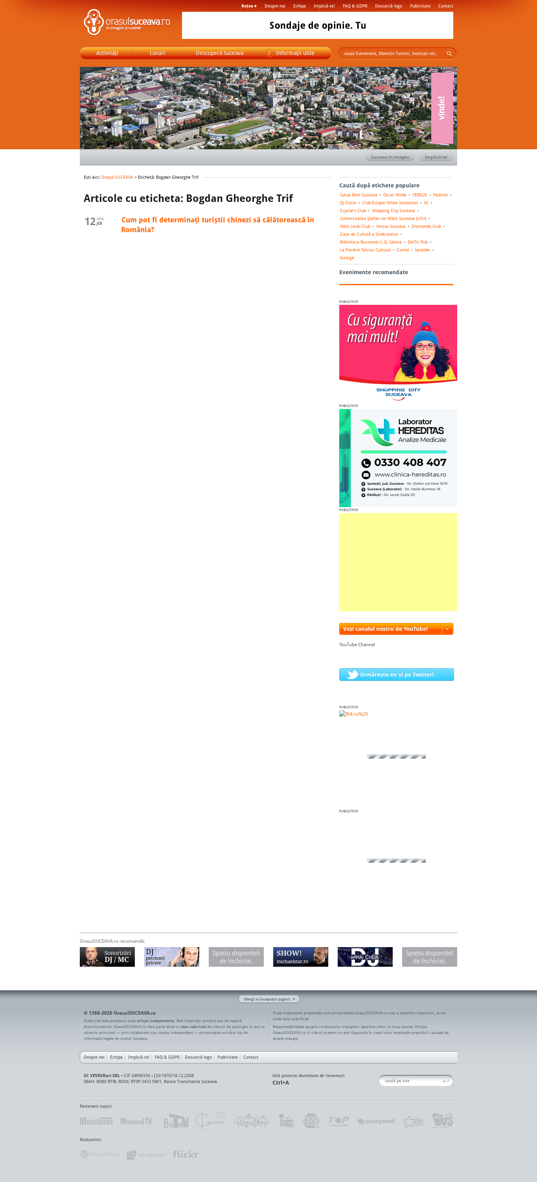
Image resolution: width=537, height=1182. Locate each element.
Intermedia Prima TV (286, 1121)
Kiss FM (311, 1121)
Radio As (442, 1121)
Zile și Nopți (413, 1121)
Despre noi (275, 6)
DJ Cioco (348, 202)
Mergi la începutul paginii (267, 999)
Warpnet (376, 1121)
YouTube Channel (357, 644)
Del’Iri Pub (418, 242)
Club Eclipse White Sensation (390, 202)
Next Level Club (355, 226)
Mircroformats (145, 1154)
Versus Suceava (391, 226)
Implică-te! (324, 6)
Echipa (299, 6)
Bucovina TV (175, 1121)
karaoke (422, 250)
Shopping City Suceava (393, 210)
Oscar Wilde (394, 195)
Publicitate (420, 6)
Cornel (403, 250)
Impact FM (252, 1121)
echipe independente (155, 1020)
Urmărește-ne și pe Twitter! (397, 674)
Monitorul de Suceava (96, 1121)
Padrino (440, 195)
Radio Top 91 (338, 1121)
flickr (186, 1154)
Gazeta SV (210, 1121)
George (347, 257)
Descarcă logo (388, 6)
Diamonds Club (426, 226)
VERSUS (419, 195)
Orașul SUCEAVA (127, 23)
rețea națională (193, 1026)
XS (426, 202)
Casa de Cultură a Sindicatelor (369, 234)
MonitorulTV (137, 1121)
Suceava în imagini (390, 157)
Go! (449, 53)
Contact (445, 6)
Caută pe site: (381, 1081)
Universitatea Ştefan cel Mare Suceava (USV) (383, 218)
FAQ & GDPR (355, 6)
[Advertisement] (398, 562)
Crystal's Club (353, 210)
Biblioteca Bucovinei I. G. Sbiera (371, 242)
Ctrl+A (280, 1082)
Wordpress (99, 1154)
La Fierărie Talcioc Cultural (365, 250)
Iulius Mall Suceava (358, 195)
